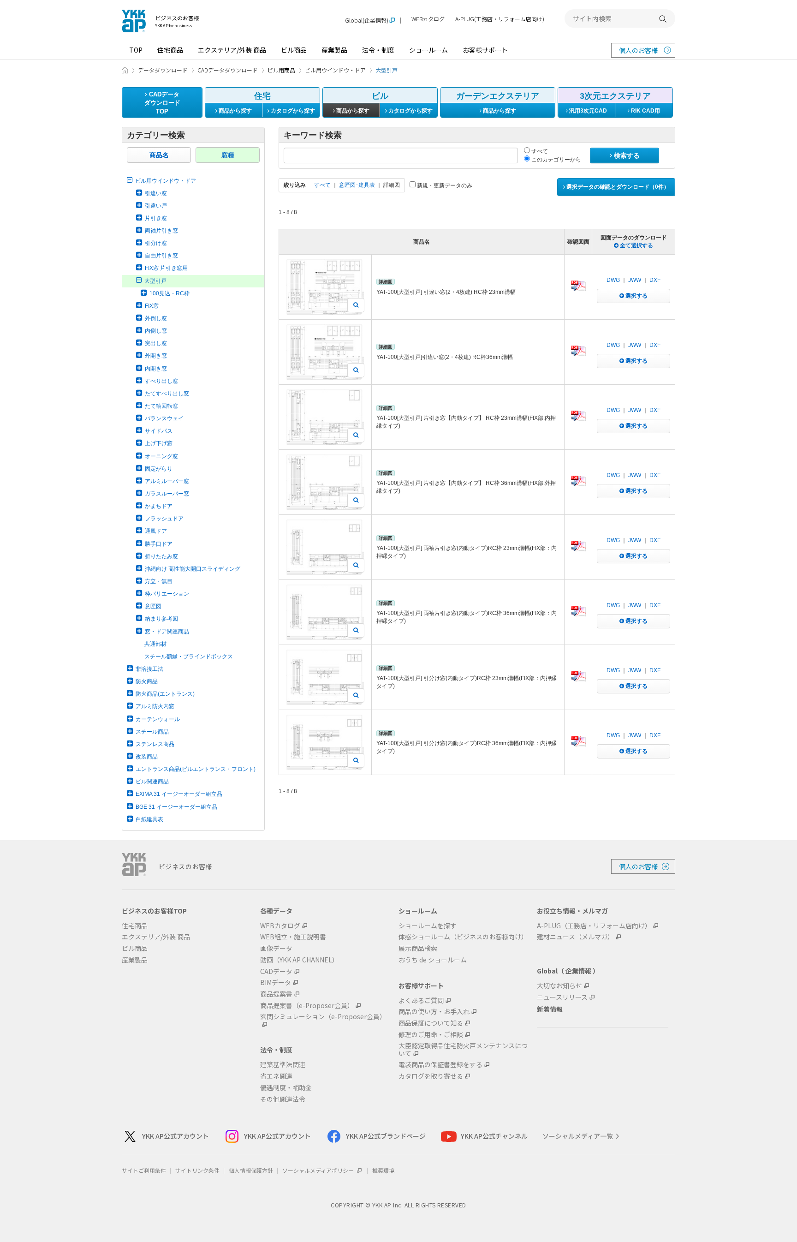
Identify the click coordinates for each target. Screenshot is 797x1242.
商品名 (159, 155)
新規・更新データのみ (444, 185)
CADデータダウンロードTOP (162, 103)
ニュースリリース (562, 997)
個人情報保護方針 (251, 1170)
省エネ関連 (276, 1076)
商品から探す (234, 110)
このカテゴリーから (555, 159)
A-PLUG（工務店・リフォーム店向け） (594, 926)
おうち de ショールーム (432, 960)
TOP (136, 49)
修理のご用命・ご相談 (430, 1035)
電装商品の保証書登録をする (440, 1065)
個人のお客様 (638, 50)
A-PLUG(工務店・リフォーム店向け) (499, 19)
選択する (636, 296)
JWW (634, 280)
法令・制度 (378, 49)
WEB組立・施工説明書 (293, 937)
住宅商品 (170, 49)
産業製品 (334, 49)
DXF (654, 280)
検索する (626, 155)
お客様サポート (485, 49)
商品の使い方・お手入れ (434, 1011)
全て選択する (636, 245)
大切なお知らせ (559, 986)
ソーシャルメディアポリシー (318, 1170)
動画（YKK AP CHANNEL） (299, 960)
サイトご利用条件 (144, 1170)
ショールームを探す (427, 926)
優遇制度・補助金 (286, 1088)
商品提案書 (276, 994)
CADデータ (276, 971)
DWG (613, 280)
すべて (539, 151)
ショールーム (428, 49)
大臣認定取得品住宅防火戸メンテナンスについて (463, 1049)
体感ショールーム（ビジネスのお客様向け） (463, 937)
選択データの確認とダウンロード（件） (617, 187)
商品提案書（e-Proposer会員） (307, 1005)
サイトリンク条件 (197, 1170)
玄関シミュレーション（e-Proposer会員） (323, 1017)
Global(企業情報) (366, 21)
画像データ (276, 948)
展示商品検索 (417, 948)
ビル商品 (294, 49)
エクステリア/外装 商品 (232, 49)
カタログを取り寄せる (430, 1076)
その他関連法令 (282, 1099)
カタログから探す (292, 110)
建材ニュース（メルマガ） (575, 937)
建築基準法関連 (282, 1065)
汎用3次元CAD (587, 110)
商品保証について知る (430, 1023)
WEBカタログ (428, 19)
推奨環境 (383, 1170)
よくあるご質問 (421, 1000)
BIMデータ (275, 982)
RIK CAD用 (645, 110)
